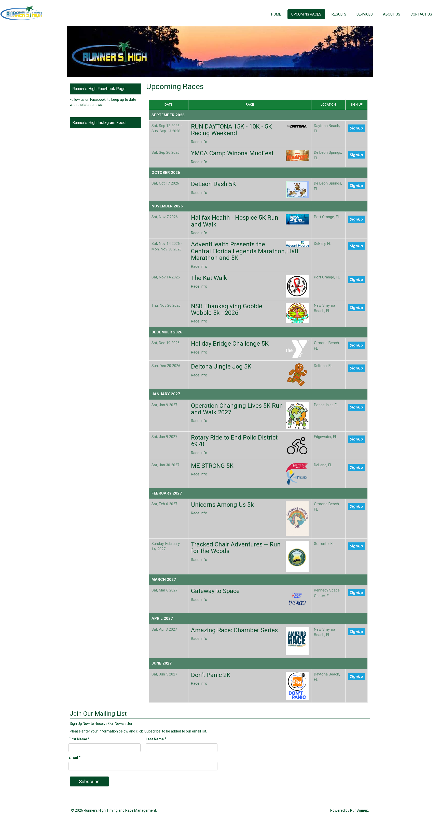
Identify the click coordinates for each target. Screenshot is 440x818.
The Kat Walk (209, 277)
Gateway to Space (215, 591)
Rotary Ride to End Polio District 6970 (234, 441)
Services (364, 14)
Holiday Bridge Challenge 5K (230, 343)
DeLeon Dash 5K (213, 184)
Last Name (156, 739)
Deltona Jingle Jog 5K (221, 366)
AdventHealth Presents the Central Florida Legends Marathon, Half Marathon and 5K (245, 251)
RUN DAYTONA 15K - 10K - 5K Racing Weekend (231, 130)
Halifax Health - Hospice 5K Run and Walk (234, 221)
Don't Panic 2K (210, 675)
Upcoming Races (306, 14)
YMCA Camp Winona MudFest (232, 153)
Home (276, 14)
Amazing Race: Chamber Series (234, 630)
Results (339, 14)
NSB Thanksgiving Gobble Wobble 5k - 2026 (226, 309)
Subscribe (89, 781)
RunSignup (359, 810)
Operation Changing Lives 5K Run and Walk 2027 (237, 409)
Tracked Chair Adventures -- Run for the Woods (236, 548)
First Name (79, 739)
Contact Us (421, 14)
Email (74, 757)
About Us (391, 14)
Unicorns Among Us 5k (222, 504)
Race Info (199, 141)
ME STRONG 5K (212, 465)
